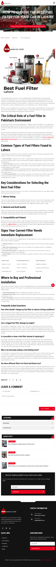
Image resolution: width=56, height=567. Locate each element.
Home (12, 26)
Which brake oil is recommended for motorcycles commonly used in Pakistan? (28, 466)
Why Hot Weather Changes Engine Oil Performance (21, 444)
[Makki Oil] (5, 3)
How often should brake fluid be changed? (19, 455)
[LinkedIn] (16, 380)
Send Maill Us (37, 518)
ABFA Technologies (46, 560)
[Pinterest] (13, 380)
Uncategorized (26, 37)
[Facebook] (9, 380)
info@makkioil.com (39, 520)
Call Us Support (37, 513)
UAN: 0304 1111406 (39, 515)
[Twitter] (20, 380)
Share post (4, 380)
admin (16, 37)
